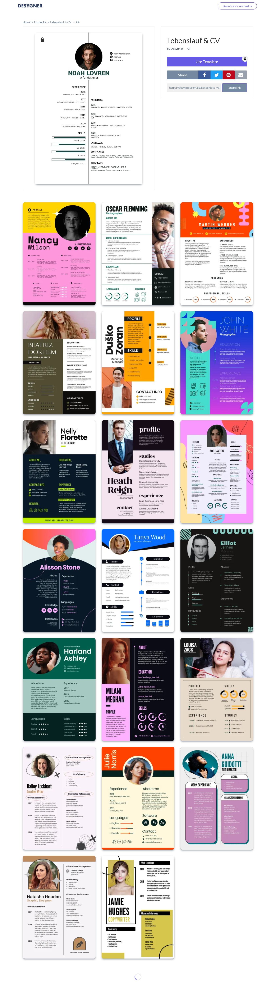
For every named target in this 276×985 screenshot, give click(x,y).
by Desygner (175, 48)
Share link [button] (235, 87)
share (182, 75)
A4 (77, 22)
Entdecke (40, 22)
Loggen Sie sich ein (198, 6)
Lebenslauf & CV (61, 22)
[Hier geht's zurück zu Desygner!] (30, 8)
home (26, 22)
